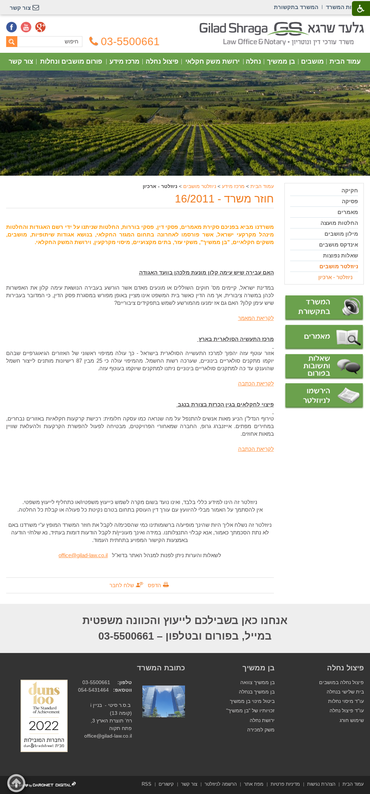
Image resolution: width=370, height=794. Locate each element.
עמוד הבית (345, 61)
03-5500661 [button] (130, 41)
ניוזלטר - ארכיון (335, 277)
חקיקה (349, 190)
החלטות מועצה (339, 223)
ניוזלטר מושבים (199, 186)
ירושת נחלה (262, 720)
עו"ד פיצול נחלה (347, 710)
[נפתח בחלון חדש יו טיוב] (26, 27)
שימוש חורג (352, 720)
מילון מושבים (341, 234)
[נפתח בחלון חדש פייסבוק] (11, 27)
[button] (16, 783)
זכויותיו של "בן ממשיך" (250, 710)
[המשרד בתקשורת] (324, 308)
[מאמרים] (324, 338)
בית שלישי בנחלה (345, 692)
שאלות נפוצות (340, 255)
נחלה (253, 61)
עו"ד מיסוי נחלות (346, 701)
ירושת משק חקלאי (212, 61)
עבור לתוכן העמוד (185, 25)
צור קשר (21, 61)
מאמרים (347, 212)
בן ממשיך (281, 61)
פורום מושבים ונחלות (71, 61)
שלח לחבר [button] (121, 585)
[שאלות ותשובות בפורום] (324, 367)
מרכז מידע (124, 61)
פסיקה (350, 201)
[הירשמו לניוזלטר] (324, 396)
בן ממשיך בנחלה (257, 692)
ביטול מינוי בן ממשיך (252, 701)
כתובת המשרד (161, 668)
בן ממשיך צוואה (257, 682)
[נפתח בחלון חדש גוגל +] (40, 27)
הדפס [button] (154, 585)
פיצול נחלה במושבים (341, 682)
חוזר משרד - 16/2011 (224, 199)
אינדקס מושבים (338, 245)
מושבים (312, 61)
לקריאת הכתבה (256, 383)
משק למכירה (261, 730)
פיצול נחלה (162, 61)
